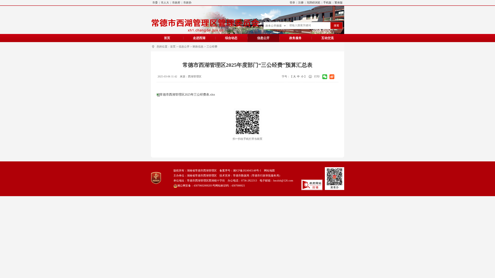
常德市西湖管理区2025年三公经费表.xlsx (187, 94)
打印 (317, 76)
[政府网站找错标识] (312, 184)
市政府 (176, 2)
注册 (301, 2)
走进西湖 (199, 38)
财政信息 (198, 46)
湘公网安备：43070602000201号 (196, 185)
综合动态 (231, 38)
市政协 (187, 2)
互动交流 (327, 38)
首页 (167, 38)
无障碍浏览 (313, 2)
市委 (155, 2)
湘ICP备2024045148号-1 (247, 170)
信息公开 (263, 38)
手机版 (327, 2)
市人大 (165, 2)
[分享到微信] (324, 76)
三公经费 (212, 46)
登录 (292, 2)
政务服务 (295, 38)
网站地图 (269, 170)
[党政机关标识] (156, 177)
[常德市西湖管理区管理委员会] (206, 24)
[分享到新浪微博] (331, 76)
